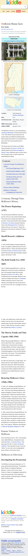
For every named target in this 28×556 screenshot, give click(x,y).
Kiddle (2, 550)
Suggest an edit (20, 532)
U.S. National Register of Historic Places (14, 41)
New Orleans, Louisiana (15, 327)
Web (4, 11)
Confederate (22, 278)
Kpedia (18, 11)
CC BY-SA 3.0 (17, 543)
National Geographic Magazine (11, 426)
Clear (22, 6)
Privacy (19, 550)
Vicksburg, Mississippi (18, 115)
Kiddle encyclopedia (15, 515)
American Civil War (16, 148)
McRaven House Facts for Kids (9, 525)
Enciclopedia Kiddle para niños (16, 552)
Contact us (4, 552)
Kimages (13, 11)
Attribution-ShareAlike (17, 519)
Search (25, 6)
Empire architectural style (15, 251)
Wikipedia (3, 547)
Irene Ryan (18, 442)
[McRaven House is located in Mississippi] (14, 78)
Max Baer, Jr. (8, 442)
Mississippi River (12, 225)
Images (8, 11)
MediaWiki (3, 549)
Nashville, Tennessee (8, 223)
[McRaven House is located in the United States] (14, 102)
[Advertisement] (14, 17)
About (13, 550)
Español (23, 11)
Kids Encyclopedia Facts (7, 29)
